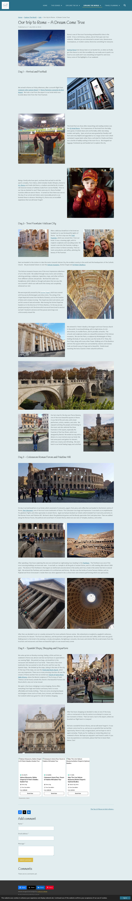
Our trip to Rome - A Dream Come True (56, 17)
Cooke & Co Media (42, 891)
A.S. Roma (21, 185)
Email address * (23, 834)
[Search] (124, 5)
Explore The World (30, 17)
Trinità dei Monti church (50, 670)
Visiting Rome (71, 50)
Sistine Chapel (45, 292)
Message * (21, 844)
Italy (40, 17)
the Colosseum (28, 510)
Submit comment (25, 860)
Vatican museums (53, 265)
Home (20, 17)
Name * (20, 824)
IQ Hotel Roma (75, 128)
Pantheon (86, 563)
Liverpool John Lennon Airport (28, 90)
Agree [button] (125, 898)
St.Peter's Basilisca (79, 265)
